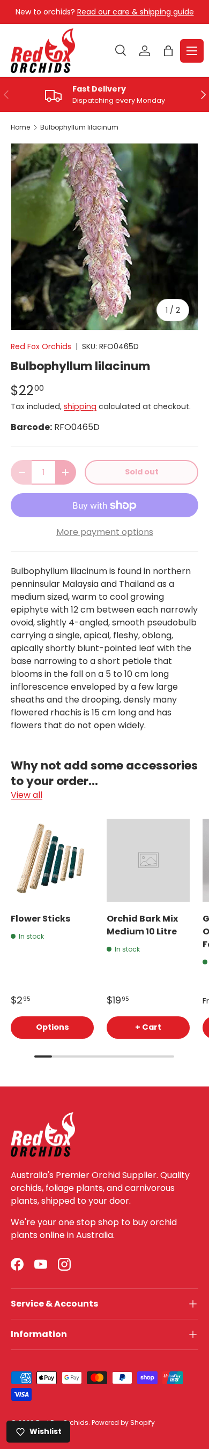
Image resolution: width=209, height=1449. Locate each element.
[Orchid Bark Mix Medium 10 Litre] (148, 860)
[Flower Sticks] (52, 860)
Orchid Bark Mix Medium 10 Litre (142, 925)
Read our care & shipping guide (135, 11)
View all (26, 795)
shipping (80, 406)
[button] (168, 51)
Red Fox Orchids (41, 346)
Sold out (142, 471)
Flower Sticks (40, 918)
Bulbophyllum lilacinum (79, 127)
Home (20, 127)
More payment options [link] (104, 532)
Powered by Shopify (123, 1422)
